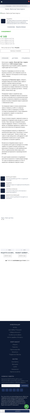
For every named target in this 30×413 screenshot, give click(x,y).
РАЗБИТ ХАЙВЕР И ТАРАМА (22, 253)
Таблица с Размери (15, 50)
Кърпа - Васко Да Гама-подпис (7, 218)
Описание (5, 58)
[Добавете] (1, 221)
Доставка (15, 58)
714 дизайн (8, 6)
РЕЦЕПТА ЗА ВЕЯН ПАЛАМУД (8, 253)
